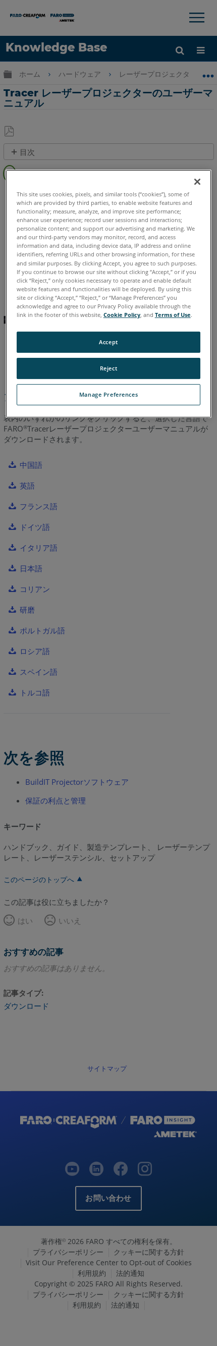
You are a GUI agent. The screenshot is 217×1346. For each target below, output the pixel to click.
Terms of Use (173, 314)
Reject (108, 368)
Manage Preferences (108, 394)
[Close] (197, 182)
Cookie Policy (121, 314)
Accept (108, 342)
